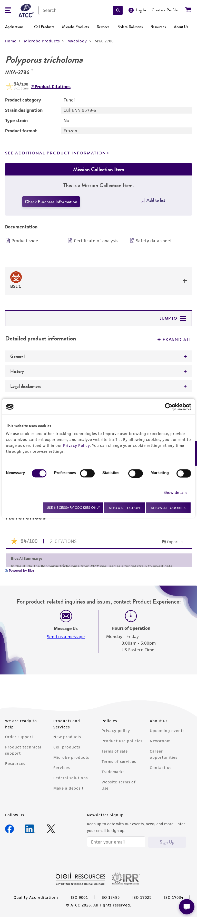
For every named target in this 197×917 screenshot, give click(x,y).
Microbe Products (75, 27)
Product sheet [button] (26, 241)
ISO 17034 (173, 897)
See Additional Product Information (55, 153)
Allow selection (124, 507)
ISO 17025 (142, 897)
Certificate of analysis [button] (95, 241)
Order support (19, 736)
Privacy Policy (76, 445)
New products (67, 736)
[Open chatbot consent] (186, 906)
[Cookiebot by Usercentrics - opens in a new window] (168, 407)
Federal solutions (70, 777)
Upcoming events (167, 730)
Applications (14, 27)
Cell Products (44, 27)
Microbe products (71, 757)
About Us (181, 27)
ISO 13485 (110, 897)
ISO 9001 (79, 897)
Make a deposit (68, 788)
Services (103, 27)
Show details (175, 492)
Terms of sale (115, 751)
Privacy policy (116, 730)
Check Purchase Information (51, 201)
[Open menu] (8, 10)
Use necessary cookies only (73, 507)
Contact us (160, 767)
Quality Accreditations (36, 897)
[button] (118, 10)
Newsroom (160, 740)
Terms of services (119, 761)
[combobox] (75, 10)
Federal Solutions (130, 27)
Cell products (66, 747)
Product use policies (122, 740)
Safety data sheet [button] (154, 241)
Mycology (77, 41)
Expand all (177, 339)
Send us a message (66, 637)
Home (10, 41)
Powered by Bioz (21, 570)
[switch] (87, 473)
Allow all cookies (168, 507)
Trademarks (113, 771)
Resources (158, 27)
